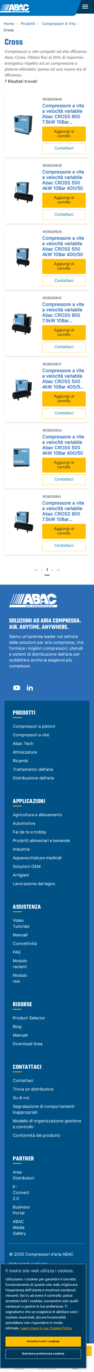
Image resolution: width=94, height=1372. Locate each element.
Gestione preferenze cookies (43, 1353)
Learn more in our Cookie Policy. (46, 1328)
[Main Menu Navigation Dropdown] (85, 7)
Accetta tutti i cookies (43, 1341)
